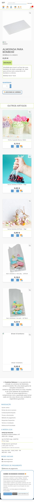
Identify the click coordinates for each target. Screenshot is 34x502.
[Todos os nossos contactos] (19, 6)
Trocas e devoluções (8, 415)
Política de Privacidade (8, 425)
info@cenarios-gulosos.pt (9, 443)
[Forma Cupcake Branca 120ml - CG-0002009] (17, 124)
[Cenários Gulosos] (3, 2)
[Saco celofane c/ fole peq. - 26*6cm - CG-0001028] (17, 258)
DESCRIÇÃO (7, 63)
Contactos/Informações (8, 412)
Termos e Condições (8, 423)
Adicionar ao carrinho (13, 92)
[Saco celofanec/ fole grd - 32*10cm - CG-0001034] (17, 302)
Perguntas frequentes (8, 420)
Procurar (30, 3)
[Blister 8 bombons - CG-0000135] (17, 347)
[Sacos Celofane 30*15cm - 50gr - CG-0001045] (17, 213)
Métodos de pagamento (9, 417)
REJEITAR (15, 493)
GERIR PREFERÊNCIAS (23, 493)
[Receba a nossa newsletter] (15, 6)
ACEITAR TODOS (8, 493)
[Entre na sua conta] (11, 6)
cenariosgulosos (8, 459)
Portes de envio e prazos (9, 410)
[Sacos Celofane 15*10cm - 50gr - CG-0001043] (17, 169)
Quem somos (5, 407)
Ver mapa (6, 441)
